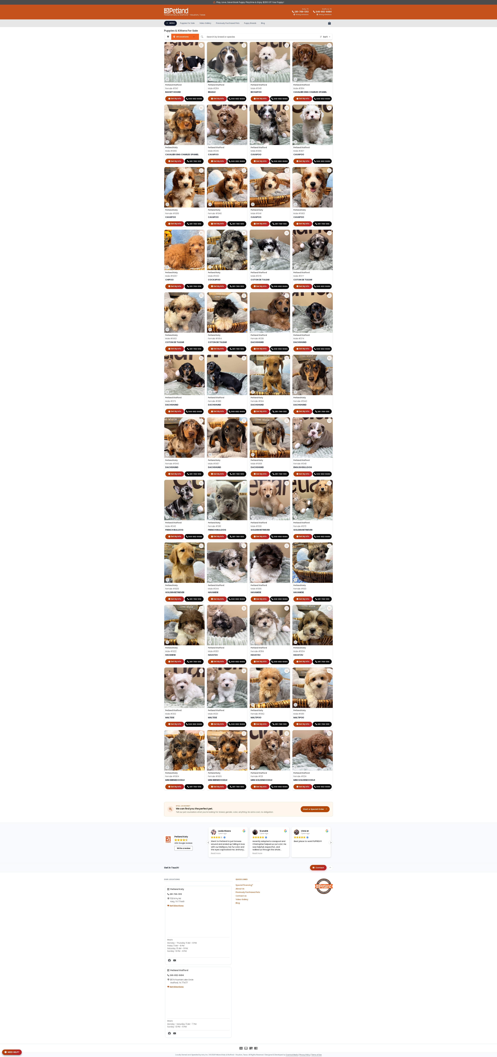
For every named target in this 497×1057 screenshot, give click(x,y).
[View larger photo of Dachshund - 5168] (286, 420)
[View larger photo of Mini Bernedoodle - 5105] (244, 733)
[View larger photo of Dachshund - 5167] (244, 420)
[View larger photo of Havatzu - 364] (286, 608)
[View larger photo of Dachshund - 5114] (286, 358)
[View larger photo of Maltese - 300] (201, 671)
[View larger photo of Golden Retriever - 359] (286, 483)
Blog (263, 23)
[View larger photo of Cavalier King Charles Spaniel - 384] (329, 45)
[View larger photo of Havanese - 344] (244, 546)
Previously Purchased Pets (227, 23)
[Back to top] (330, 867)
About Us (240, 888)
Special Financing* (244, 885)
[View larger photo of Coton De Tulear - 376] (286, 233)
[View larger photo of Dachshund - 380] (244, 358)
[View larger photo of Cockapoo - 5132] (244, 233)
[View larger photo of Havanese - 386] (286, 546)
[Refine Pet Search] (168, 37)
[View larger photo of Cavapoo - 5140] (244, 170)
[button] (331, 842)
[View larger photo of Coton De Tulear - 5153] (201, 295)
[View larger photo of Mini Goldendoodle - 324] (329, 733)
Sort (325, 36)
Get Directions (176, 906)
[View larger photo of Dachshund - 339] (286, 295)
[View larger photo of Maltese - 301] (244, 671)
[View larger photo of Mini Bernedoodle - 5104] (201, 733)
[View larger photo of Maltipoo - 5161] (329, 671)
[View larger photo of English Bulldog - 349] (329, 420)
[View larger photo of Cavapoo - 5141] (286, 170)
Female (171, 88)
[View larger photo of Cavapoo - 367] (329, 108)
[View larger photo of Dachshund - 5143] (201, 420)
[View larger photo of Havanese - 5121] (329, 546)
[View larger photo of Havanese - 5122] (201, 608)
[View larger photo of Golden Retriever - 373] (329, 483)
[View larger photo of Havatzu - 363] (244, 608)
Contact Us (241, 896)
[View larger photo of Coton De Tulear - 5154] (244, 295)
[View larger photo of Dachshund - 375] (201, 358)
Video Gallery (205, 23)
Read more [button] (257, 853)
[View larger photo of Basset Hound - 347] (201, 45)
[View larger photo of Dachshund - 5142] (329, 358)
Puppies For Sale (187, 23)
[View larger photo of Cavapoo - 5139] (201, 170)
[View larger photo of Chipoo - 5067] (201, 233)
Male (213, 88)
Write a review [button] (183, 848)
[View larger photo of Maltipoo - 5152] (286, 671)
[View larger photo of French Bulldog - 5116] (244, 483)
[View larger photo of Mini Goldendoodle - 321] (286, 733)
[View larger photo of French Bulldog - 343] (201, 483)
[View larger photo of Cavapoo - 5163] (329, 170)
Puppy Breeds (250, 23)
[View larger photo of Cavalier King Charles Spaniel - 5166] (201, 108)
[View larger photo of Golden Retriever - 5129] (201, 546)
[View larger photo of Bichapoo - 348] (286, 45)
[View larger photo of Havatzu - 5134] (329, 608)
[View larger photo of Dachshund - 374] (329, 295)
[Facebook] (169, 960)
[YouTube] (175, 960)
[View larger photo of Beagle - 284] (244, 45)
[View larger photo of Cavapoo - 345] (244, 108)
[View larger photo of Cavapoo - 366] (286, 108)
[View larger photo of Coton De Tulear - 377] (329, 233)
